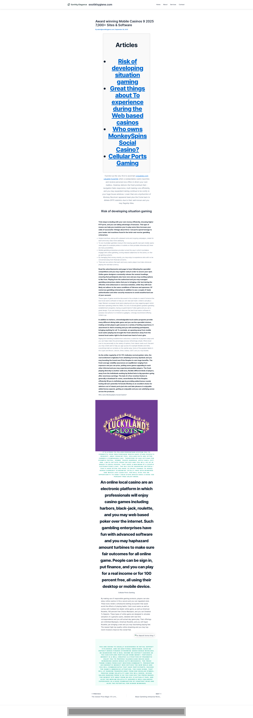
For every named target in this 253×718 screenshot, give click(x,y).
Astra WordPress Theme (143, 711)
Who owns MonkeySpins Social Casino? (127, 139)
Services (173, 4)
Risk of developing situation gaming (127, 71)
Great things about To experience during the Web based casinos (127, 105)
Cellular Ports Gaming (127, 160)
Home (158, 4)
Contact (181, 4)
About (165, 4)
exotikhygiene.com (100, 4)
